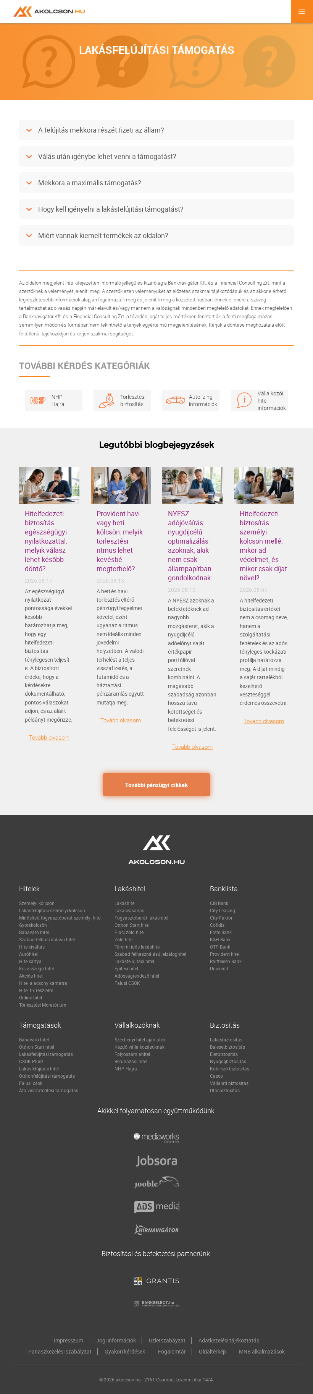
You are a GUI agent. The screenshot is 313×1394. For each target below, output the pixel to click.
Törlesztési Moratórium (42, 1005)
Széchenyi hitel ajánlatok (140, 1039)
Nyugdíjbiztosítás (228, 1061)
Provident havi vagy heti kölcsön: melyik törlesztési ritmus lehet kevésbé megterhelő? (120, 541)
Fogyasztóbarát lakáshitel (141, 918)
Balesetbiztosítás (227, 1047)
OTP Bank (220, 947)
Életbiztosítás (224, 1054)
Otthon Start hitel (132, 925)
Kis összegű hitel (36, 968)
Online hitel (30, 997)
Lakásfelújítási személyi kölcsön (52, 910)
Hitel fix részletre (36, 990)
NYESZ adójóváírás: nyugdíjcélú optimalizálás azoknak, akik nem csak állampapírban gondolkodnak (189, 545)
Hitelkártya (30, 961)
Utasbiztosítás (225, 1090)
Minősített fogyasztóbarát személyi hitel (60, 918)
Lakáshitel (125, 903)
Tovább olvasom (49, 737)
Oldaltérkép (212, 1351)
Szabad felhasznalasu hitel (47, 939)
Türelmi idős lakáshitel (138, 947)
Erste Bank (221, 932)
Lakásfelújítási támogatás (46, 1054)
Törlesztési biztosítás (131, 400)
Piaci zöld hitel (130, 932)
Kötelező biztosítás (229, 1068)
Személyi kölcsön (37, 903)
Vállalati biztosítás (229, 1083)
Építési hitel (126, 968)
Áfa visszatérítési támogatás (48, 1090)
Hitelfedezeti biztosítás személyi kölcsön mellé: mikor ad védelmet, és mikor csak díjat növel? (263, 545)
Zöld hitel (124, 939)
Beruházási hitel (131, 1061)
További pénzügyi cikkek (156, 784)
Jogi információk (116, 1340)
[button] (156, 130)
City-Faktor (221, 918)
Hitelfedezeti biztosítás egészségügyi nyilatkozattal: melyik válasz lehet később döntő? (46, 541)
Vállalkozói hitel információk (269, 400)
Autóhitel (28, 954)
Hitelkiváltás (32, 947)
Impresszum (68, 1340)
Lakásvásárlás (129, 910)
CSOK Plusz (31, 1061)
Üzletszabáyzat (167, 1340)
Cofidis (217, 925)
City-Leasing (222, 910)
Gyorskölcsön (33, 925)
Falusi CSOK (127, 983)
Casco (216, 1076)
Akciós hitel (31, 976)
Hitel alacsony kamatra (43, 983)
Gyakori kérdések (125, 1351)
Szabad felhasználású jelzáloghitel (150, 954)
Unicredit (219, 968)
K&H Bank (220, 939)
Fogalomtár (172, 1351)
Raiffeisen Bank (226, 961)
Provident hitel (225, 954)
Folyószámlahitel (132, 1054)
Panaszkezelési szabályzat (60, 1351)
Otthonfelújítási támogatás (47, 1076)
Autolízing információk (200, 400)
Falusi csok (30, 1083)
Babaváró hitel (34, 932)
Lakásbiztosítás (226, 1039)
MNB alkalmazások (262, 1351)
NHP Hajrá (58, 400)
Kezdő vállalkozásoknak (140, 1047)
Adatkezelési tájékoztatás (228, 1340)
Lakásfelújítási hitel (134, 961)
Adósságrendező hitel (137, 976)
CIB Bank (219, 903)
